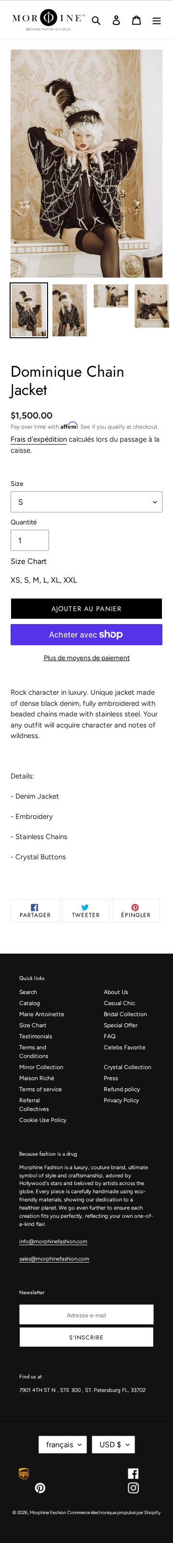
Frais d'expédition (39, 439)
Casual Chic (119, 1003)
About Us (116, 992)
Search (28, 992)
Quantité (24, 522)
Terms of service (40, 1089)
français (59, 1444)
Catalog (29, 1003)
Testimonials (35, 1036)
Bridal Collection (125, 1014)
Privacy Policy (121, 1100)
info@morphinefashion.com (53, 1241)
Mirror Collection (41, 1067)
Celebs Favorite (125, 1047)
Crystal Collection (127, 1067)
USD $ (110, 1444)
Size (17, 484)
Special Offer (120, 1025)
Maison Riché (36, 1078)
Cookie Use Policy (42, 1120)
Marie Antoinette (41, 1014)
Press (111, 1078)
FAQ (109, 1036)
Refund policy (122, 1089)
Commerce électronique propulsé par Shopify (114, 1512)
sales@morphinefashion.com (54, 1258)
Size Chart (33, 1025)
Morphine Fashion (48, 1512)
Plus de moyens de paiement (87, 658)
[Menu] (157, 19)
